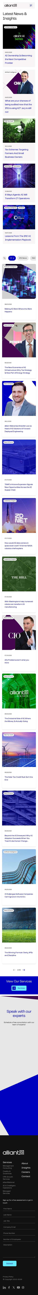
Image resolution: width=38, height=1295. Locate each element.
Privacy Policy (8, 1277)
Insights (26, 1168)
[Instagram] (23, 1288)
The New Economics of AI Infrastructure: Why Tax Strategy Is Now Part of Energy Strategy (18, 370)
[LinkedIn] (4, 1288)
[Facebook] (9, 1288)
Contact (26, 1177)
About (25, 1164)
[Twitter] (13, 1288)
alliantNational (8, 1182)
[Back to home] (10, 5)
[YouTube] (18, 1288)
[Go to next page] (23, 970)
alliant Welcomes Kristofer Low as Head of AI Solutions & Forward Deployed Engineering (18, 428)
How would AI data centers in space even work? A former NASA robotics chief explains (18, 545)
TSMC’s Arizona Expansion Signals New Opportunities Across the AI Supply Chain (19, 487)
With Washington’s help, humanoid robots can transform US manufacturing (19, 604)
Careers (26, 1172)
